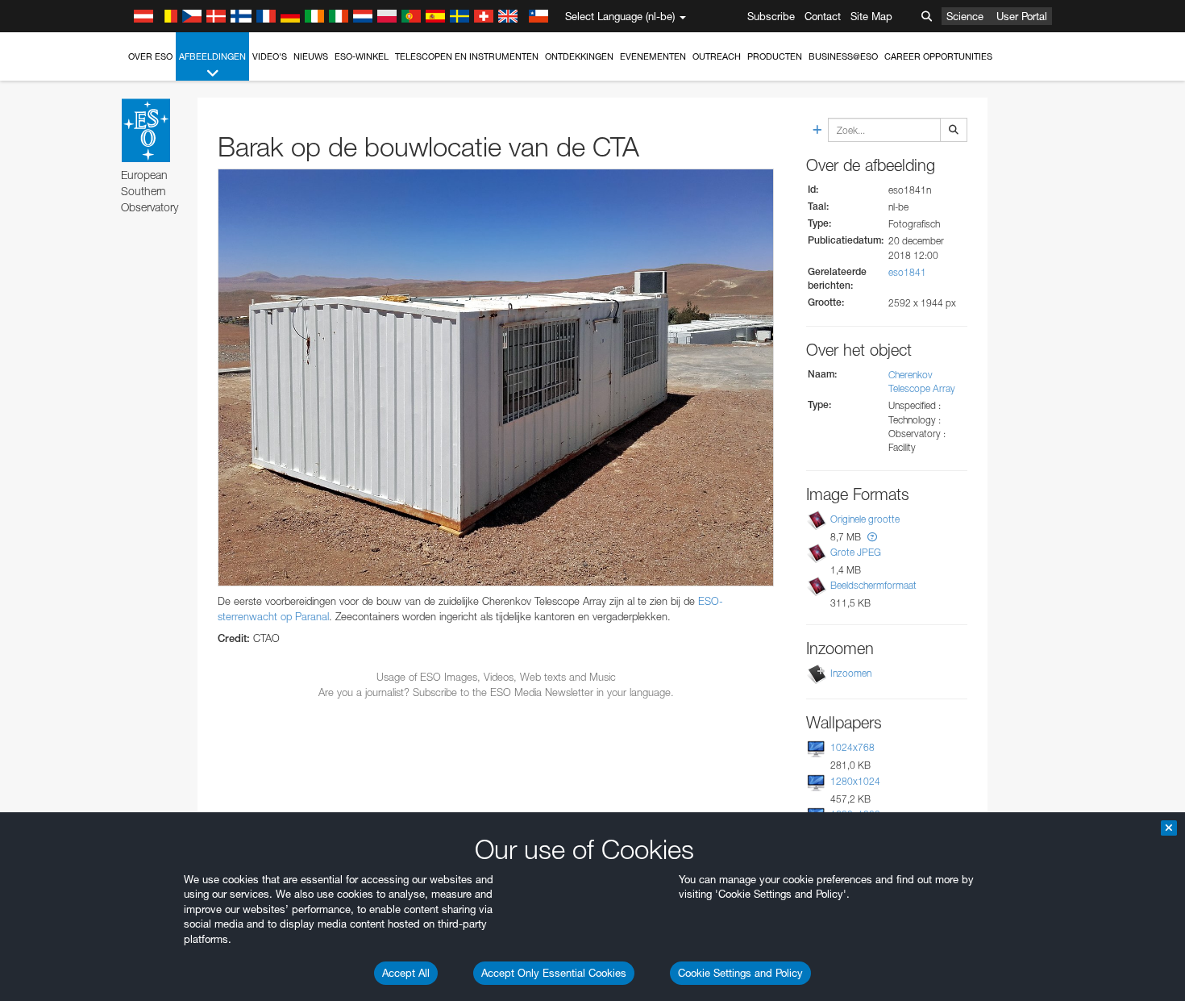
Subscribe (771, 16)
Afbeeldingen (212, 56)
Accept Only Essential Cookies (553, 972)
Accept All (406, 972)
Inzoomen (850, 673)
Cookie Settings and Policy (740, 972)
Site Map (871, 16)
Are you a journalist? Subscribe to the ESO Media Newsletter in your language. (496, 692)
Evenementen (653, 56)
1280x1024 (855, 781)
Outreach (716, 56)
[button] (872, 537)
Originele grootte (865, 519)
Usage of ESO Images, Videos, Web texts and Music (496, 676)
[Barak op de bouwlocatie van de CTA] (495, 377)
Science (964, 16)
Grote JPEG (855, 552)
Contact (823, 16)
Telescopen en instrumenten (466, 56)
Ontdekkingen (579, 56)
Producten (774, 56)
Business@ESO (843, 56)
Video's (269, 56)
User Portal (1021, 16)
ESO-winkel (362, 56)
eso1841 (907, 272)
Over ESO (150, 56)
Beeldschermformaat (873, 585)
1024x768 (852, 747)
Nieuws (310, 56)
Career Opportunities (938, 56)
